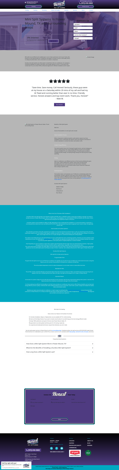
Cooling (27, 10)
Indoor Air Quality (55, 10)
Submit (83, 40)
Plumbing (44, 10)
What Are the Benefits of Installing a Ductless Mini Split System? (48, 348)
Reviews (89, 445)
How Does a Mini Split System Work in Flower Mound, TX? (46, 344)
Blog (88, 443)
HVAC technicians (83, 291)
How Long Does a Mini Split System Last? (40, 352)
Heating (35, 10)
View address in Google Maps (57, 451)
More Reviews (59, 104)
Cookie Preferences (63, 467)
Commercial (73, 447)
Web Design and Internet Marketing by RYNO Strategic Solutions (59, 468)
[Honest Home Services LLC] (59, 4)
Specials (75, 10)
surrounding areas (56, 330)
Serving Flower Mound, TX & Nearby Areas (32, 2)
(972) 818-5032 (87, 3)
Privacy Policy (55, 467)
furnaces (86, 331)
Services (66, 10)
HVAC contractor (48, 239)
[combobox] (83, 35)
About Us (90, 440)
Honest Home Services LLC (74, 290)
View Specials (53, 41)
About (83, 10)
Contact (91, 10)
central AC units (80, 331)
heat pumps (72, 331)
